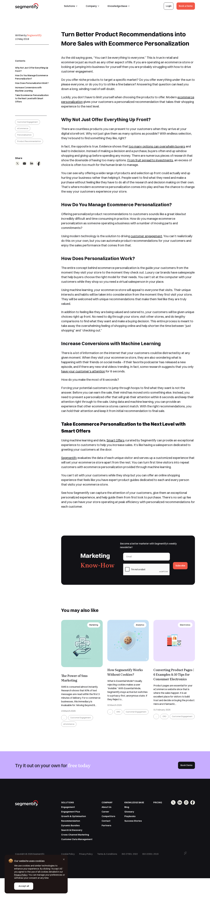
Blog (126, 807)
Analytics (140, 625)
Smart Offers (116, 440)
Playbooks (129, 816)
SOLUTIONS (67, 802)
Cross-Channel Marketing (75, 834)
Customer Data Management (76, 839)
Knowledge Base (117, 6)
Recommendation (70, 820)
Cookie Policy (68, 854)
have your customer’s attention (83, 371)
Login (168, 6)
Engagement (68, 807)
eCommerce (22, 128)
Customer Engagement (27, 122)
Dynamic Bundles (70, 825)
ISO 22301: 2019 (150, 854)
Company (91, 6)
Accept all (24, 886)
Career (105, 811)
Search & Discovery (71, 830)
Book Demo (186, 765)
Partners (106, 825)
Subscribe (180, 565)
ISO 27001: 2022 (130, 854)
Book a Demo (186, 6)
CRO (118, 712)
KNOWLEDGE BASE (134, 802)
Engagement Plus (70, 811)
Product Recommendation (29, 141)
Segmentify (34, 35)
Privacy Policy (86, 854)
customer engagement (146, 236)
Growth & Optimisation (73, 816)
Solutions (69, 6)
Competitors (108, 816)
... (64, 717)
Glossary (129, 811)
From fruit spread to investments (150, 160)
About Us (106, 807)
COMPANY (107, 802)
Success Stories (133, 820)
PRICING (157, 802)
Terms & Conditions (107, 854)
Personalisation (24, 135)
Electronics (185, 625)
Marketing (93, 625)
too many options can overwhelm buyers (157, 146)
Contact (106, 820)
